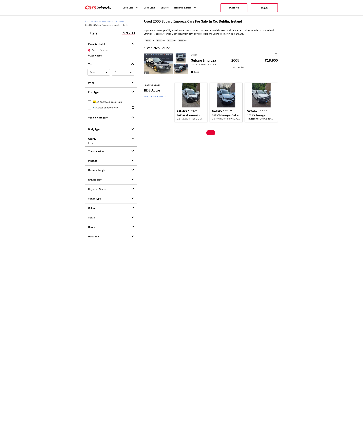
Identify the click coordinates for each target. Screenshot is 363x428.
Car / (87, 21)
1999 (181, 40)
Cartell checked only (107, 107)
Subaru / (110, 21)
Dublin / (102, 21)
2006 (159, 40)
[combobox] (98, 72)
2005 (170, 40)
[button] (133, 102)
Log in (264, 7)
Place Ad (234, 7)
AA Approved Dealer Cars (109, 102)
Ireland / (94, 21)
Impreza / (120, 21)
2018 (148, 40)
